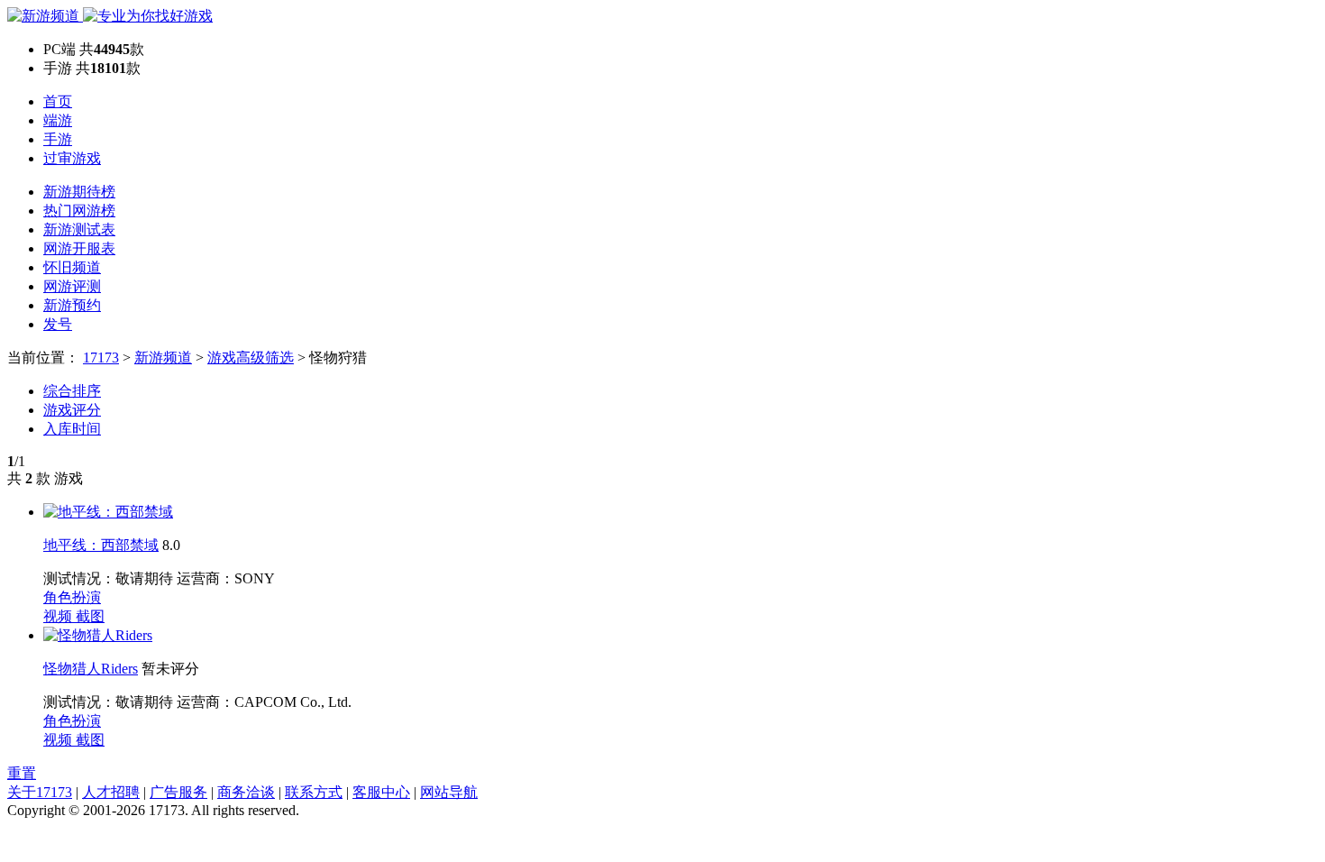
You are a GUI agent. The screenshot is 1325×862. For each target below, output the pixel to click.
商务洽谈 (246, 792)
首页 (57, 101)
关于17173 (39, 792)
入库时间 (72, 428)
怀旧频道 (72, 267)
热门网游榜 (79, 210)
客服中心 (381, 792)
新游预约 (72, 305)
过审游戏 (72, 158)
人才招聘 (111, 792)
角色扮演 (72, 597)
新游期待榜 (79, 191)
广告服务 (178, 792)
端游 (57, 120)
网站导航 (449, 792)
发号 (57, 324)
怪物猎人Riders (90, 668)
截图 (90, 616)
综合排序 (72, 391)
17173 (101, 357)
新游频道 (163, 357)
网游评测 (72, 286)
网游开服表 (79, 248)
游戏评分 (72, 409)
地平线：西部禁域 (101, 545)
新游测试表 (79, 229)
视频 (59, 616)
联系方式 (314, 792)
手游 (57, 139)
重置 (21, 773)
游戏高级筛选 (250, 357)
